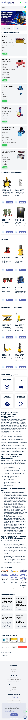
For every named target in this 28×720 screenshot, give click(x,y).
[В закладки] (3, 202)
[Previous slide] (3, 579)
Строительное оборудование (6, 60)
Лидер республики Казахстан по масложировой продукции (14, 584)
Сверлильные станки (7, 50)
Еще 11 (5, 53)
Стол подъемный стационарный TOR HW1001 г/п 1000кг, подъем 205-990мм (6, 329)
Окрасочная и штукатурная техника (8, 70)
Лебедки (4, 94)
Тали (3, 92)
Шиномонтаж (5, 132)
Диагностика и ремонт (7, 134)
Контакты (21, 28)
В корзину (9, 202)
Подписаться (22, 647)
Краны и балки (5, 98)
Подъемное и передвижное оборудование (8, 136)
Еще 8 (5, 80)
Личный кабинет (14, 677)
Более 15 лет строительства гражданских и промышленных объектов (23, 583)
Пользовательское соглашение (14, 681)
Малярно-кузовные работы (8, 139)
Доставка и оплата (14, 668)
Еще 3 (5, 121)
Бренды (14, 687)
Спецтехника (5, 64)
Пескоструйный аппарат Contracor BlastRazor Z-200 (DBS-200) (7, 224)
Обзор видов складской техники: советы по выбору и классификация (21, 602)
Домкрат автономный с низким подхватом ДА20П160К (7, 261)
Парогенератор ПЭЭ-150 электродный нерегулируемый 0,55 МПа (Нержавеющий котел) (20, 224)
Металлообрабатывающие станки (8, 40)
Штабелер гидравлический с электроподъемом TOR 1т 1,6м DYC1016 (20, 359)
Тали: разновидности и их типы (7, 617)
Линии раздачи (5, 161)
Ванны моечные (6, 155)
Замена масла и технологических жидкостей (9, 141)
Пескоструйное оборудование (5, 73)
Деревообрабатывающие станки (8, 46)
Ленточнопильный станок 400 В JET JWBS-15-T (19, 194)
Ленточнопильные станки (8, 49)
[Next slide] (25, 579)
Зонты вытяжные (6, 159)
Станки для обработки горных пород (7, 43)
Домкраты (4, 90)
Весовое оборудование (7, 116)
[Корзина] (26, 2)
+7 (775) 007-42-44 (14, 697)
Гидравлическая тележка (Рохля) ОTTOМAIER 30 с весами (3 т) (19, 329)
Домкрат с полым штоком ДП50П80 (6, 290)
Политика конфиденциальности (14, 679)
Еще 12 (5, 167)
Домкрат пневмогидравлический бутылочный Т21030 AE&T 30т (20, 291)
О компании (14, 669)
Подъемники (5, 96)
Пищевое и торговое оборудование (8, 152)
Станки (4, 36)
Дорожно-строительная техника (7, 66)
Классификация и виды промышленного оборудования (7, 601)
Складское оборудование (6, 107)
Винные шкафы (5, 157)
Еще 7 (4, 145)
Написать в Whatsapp (14, 700)
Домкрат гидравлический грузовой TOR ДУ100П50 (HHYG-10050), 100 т (19, 261)
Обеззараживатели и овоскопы (7, 163)
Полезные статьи (14, 690)
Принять (14, 714)
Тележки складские (6, 111)
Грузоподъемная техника (7, 87)
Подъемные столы (6, 115)
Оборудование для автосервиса (8, 128)
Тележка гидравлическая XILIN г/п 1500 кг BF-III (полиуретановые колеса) (7, 359)
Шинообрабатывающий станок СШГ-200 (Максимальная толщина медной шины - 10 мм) (7, 194)
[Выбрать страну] (25, 7)
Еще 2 (5, 100)
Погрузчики (4, 118)
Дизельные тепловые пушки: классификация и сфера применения (21, 619)
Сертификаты (14, 689)
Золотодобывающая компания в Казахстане (4, 581)
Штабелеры (5, 113)
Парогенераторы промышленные (6, 76)
